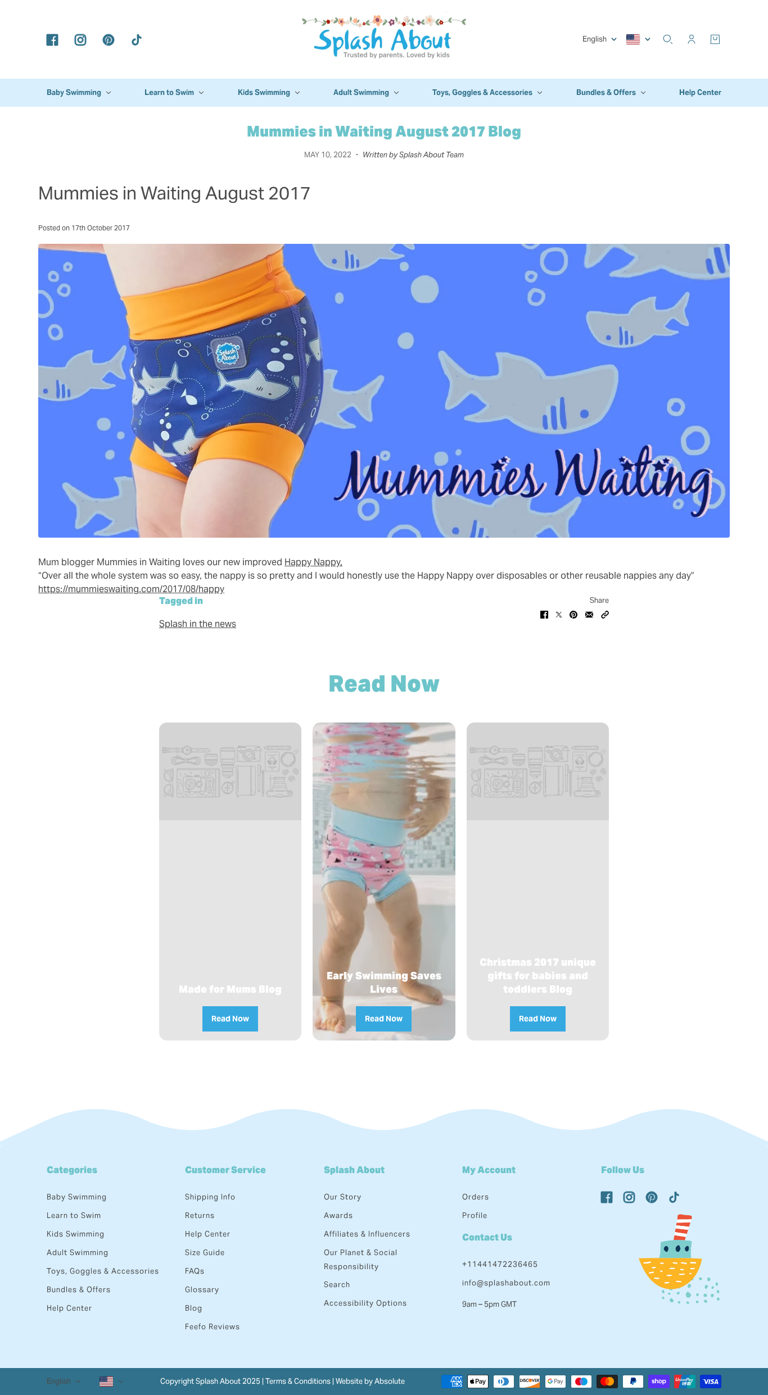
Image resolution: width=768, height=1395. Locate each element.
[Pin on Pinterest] (573, 614)
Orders (475, 1197)
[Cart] (715, 39)
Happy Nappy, (313, 562)
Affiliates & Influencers (367, 1234)
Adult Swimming (78, 1252)
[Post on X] (559, 614)
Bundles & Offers (79, 1289)
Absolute (389, 1381)
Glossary (202, 1289)
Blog (193, 1308)
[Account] (691, 39)
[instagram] (80, 39)
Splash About (354, 1170)
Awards (338, 1215)
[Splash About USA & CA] (384, 39)
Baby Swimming (77, 1197)
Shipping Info (210, 1197)
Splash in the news (197, 624)
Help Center (69, 1308)
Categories (72, 1170)
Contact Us (487, 1237)
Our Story (343, 1197)
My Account (489, 1170)
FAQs (195, 1271)
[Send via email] (589, 614)
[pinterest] (108, 39)
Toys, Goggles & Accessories (103, 1271)
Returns (200, 1215)
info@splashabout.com (506, 1283)
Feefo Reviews (212, 1327)
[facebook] (52, 39)
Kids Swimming (76, 1234)
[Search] (668, 39)
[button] (605, 614)
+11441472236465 (500, 1264)
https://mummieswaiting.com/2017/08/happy (131, 589)
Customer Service (225, 1170)
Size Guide (205, 1252)
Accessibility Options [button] (365, 1303)
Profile (474, 1215)
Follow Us (622, 1170)
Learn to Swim (74, 1215)
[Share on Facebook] (544, 614)
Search (337, 1284)
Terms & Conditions (298, 1381)
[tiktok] (137, 39)
